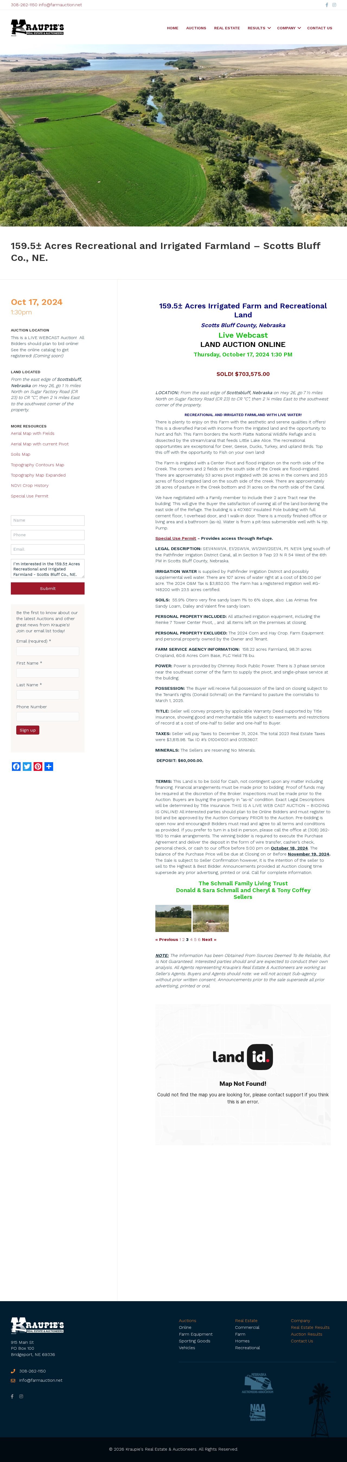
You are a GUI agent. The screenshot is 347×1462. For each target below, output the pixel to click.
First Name (29, 663)
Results (256, 28)
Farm (240, 1334)
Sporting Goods (194, 1340)
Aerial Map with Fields (32, 433)
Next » (209, 939)
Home (172, 28)
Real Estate (227, 28)
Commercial (247, 1327)
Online (185, 1327)
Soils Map (20, 454)
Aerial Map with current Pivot (40, 443)
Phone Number (31, 706)
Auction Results (306, 1334)
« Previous (166, 939)
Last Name (29, 684)
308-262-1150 (24, 4)
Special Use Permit (175, 538)
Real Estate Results (310, 1327)
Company (286, 28)
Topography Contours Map (37, 464)
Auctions (196, 28)
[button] (269, 28)
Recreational (247, 1347)
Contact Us (319, 28)
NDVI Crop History (30, 485)
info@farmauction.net (60, 4)
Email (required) (33, 641)
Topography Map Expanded (38, 475)
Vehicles (187, 1347)
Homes (242, 1340)
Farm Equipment (196, 1334)
